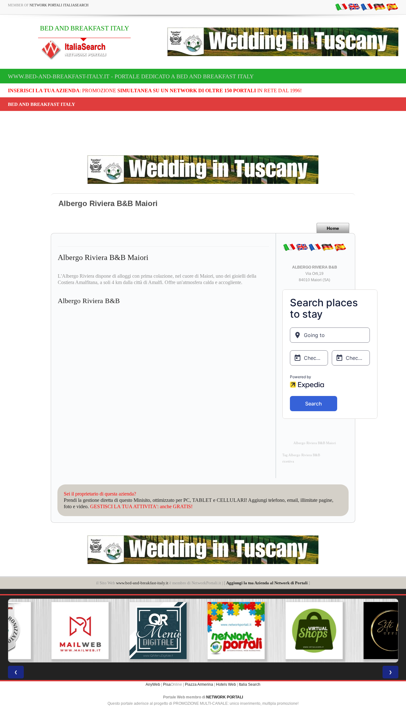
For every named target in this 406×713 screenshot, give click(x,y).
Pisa (167, 684)
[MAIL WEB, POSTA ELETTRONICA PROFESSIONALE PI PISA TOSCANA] (46, 630)
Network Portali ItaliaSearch (58, 5)
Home (333, 228)
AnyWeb (153, 684)
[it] (341, 7)
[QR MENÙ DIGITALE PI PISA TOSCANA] (125, 630)
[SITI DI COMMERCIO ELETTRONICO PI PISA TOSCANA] (281, 630)
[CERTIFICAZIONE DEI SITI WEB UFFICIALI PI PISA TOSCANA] (359, 630)
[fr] (366, 7)
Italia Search (249, 684)
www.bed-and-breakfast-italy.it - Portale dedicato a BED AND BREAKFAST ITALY (131, 76)
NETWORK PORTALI (224, 697)
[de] (379, 7)
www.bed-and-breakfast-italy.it (142, 582)
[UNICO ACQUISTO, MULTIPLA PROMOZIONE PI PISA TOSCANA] (203, 630)
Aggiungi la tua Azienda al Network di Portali (267, 582)
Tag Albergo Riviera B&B (301, 455)
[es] (392, 7)
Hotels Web (226, 684)
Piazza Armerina (199, 684)
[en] (354, 7)
